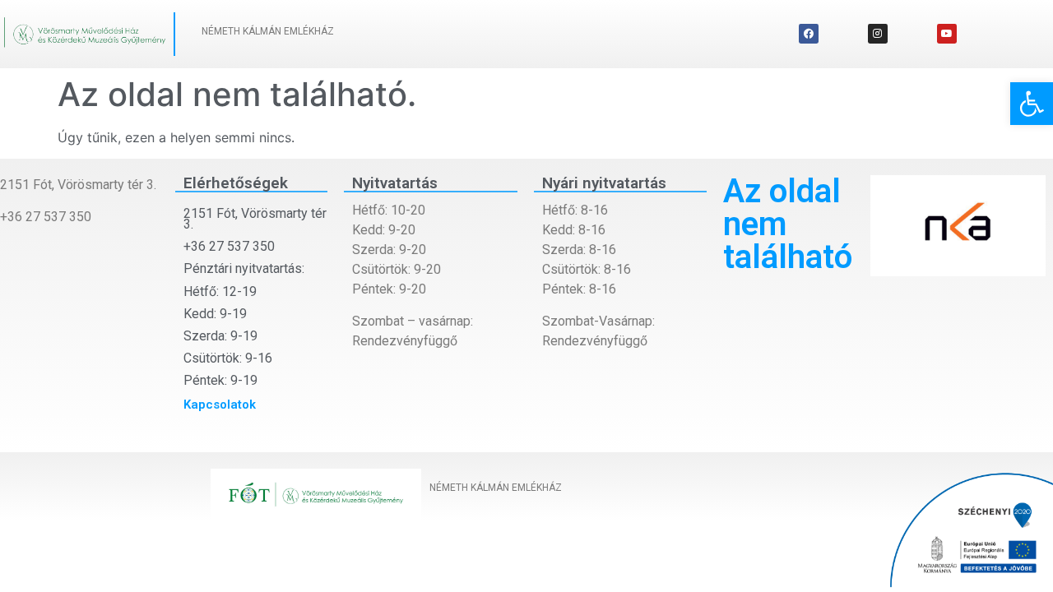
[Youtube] (947, 34)
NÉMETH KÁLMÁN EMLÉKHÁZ (268, 31)
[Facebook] (809, 34)
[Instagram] (878, 34)
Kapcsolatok (219, 404)
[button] (1031, 103)
